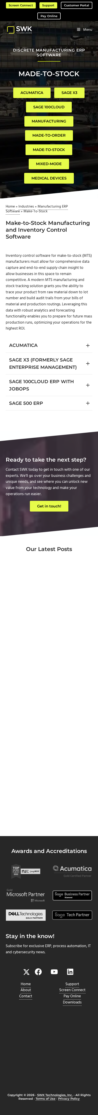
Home (10, 207)
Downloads (72, 1002)
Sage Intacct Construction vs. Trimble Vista (43, 644)
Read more (25, 659)
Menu (87, 30)
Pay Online (49, 16)
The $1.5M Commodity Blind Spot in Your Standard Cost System (46, 819)
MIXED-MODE (49, 164)
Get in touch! (49, 506)
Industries (26, 207)
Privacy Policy (69, 1098)
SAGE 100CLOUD (48, 107)
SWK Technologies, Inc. (55, 1095)
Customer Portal (76, 5)
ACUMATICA (32, 93)
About (26, 990)
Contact (25, 996)
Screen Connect (21, 5)
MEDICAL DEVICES (49, 178)
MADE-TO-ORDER (49, 135)
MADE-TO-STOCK (49, 150)
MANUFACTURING (49, 121)
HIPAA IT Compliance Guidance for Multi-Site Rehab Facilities (48, 731)
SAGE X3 (69, 93)
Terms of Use (45, 1098)
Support (48, 5)
